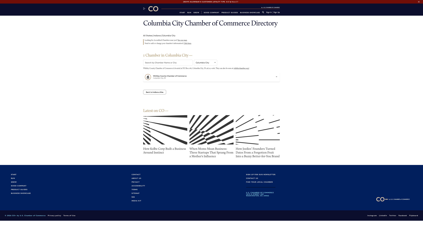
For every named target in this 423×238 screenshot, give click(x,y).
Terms (135, 189)
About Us (136, 178)
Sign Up (277, 12)
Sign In (269, 12)
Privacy (136, 182)
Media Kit (136, 201)
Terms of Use (69, 215)
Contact (136, 174)
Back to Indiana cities (154, 92)
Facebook (403, 215)
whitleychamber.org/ (241, 68)
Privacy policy (54, 215)
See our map (182, 40)
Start (182, 12)
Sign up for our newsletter (261, 174)
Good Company (211, 12)
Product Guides (230, 12)
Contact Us (252, 178)
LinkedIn (383, 215)
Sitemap (135, 193)
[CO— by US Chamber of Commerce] (153, 8)
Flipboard (413, 215)
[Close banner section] (418, 1)
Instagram (372, 215)
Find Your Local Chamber (259, 182)
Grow (196, 12)
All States (147, 35)
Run (189, 12)
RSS (133, 197)
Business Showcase (250, 12)
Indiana (157, 35)
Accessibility (138, 186)
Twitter (392, 215)
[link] (263, 12)
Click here (187, 43)
